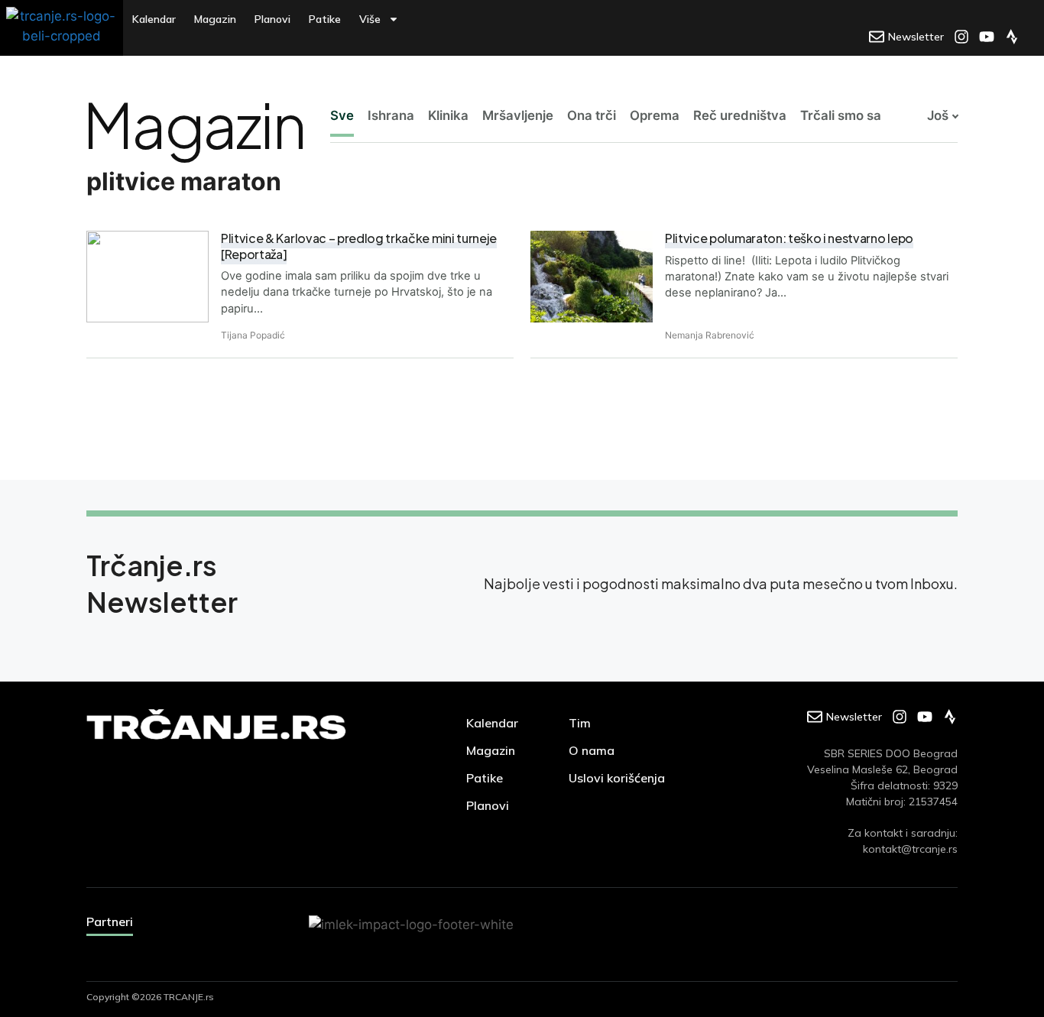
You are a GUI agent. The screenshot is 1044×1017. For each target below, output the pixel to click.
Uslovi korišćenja (617, 777)
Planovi (272, 19)
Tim (580, 722)
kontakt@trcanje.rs (910, 849)
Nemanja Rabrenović (709, 335)
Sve (342, 115)
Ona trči (591, 115)
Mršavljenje (517, 115)
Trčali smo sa (840, 115)
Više (370, 19)
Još (937, 115)
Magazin (215, 19)
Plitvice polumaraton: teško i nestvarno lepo (789, 238)
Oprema (654, 115)
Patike (325, 19)
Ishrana (391, 115)
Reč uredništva (739, 115)
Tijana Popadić (253, 335)
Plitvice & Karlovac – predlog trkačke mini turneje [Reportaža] (359, 245)
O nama (591, 750)
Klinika (448, 115)
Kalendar (154, 19)
